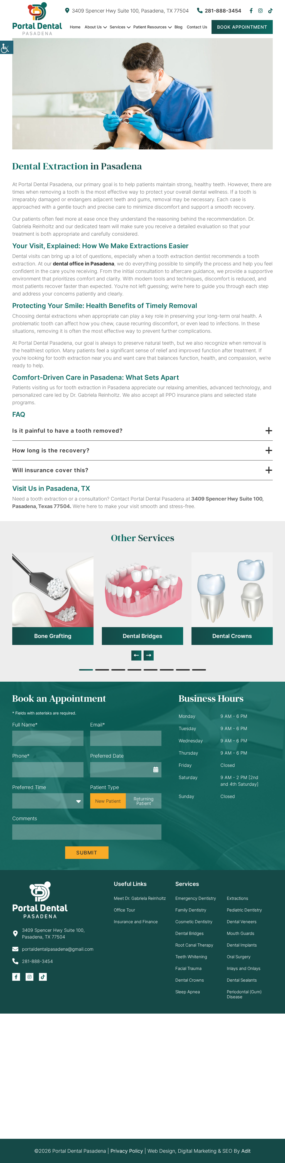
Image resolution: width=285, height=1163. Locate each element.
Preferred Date (107, 756)
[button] (6, 47)
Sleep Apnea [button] (187, 991)
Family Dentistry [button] (190, 910)
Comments (24, 818)
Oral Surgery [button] (238, 956)
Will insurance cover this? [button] (50, 470)
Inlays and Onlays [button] (244, 968)
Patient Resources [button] (150, 26)
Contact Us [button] (197, 26)
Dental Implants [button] (242, 945)
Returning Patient (144, 801)
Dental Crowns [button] (232, 636)
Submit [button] (86, 853)
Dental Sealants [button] (242, 980)
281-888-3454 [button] (223, 11)
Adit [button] (246, 1151)
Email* (97, 725)
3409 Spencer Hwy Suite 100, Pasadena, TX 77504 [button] (130, 11)
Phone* (21, 756)
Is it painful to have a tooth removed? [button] (67, 430)
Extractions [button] (237, 898)
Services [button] (118, 26)
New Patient (108, 801)
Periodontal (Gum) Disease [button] (244, 994)
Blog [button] (179, 26)
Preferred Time (29, 787)
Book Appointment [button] (242, 27)
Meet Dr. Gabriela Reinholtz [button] (140, 898)
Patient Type (104, 787)
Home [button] (75, 26)
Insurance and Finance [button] (136, 921)
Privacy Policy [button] (126, 1151)
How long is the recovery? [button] (51, 450)
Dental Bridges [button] (142, 636)
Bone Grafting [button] (53, 636)
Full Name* (25, 725)
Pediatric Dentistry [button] (244, 910)
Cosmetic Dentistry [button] (193, 921)
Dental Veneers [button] (242, 921)
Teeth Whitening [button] (191, 956)
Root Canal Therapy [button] (194, 945)
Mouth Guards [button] (240, 933)
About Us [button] (93, 26)
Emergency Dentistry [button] (195, 898)
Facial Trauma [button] (188, 968)
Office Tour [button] (124, 910)
